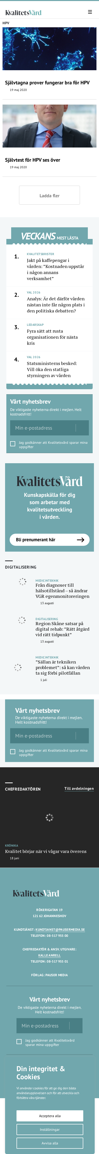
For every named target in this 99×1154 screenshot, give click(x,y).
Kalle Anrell (49, 955)
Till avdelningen (79, 788)
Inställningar (50, 1129)
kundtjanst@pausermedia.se (60, 929)
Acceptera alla (50, 1116)
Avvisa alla (50, 1143)
